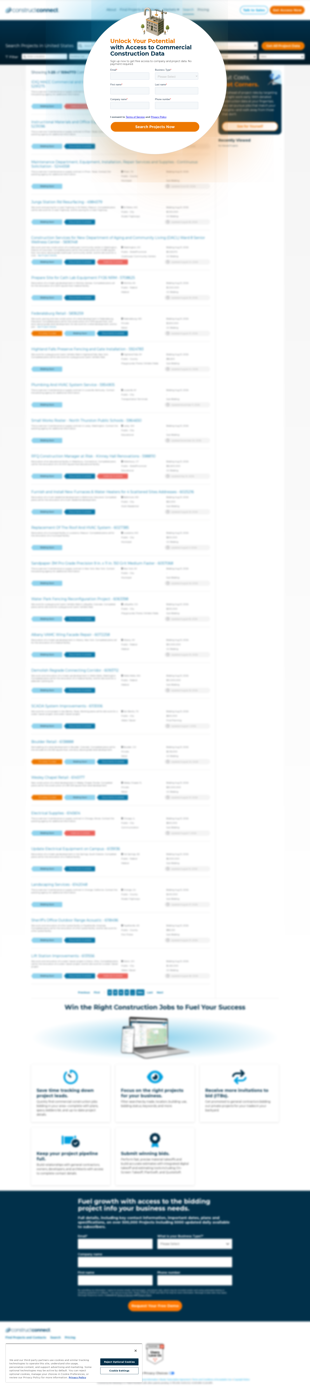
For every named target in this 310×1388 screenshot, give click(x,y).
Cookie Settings (119, 1370)
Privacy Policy (77, 1377)
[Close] (136, 1351)
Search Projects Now (155, 127)
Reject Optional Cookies (119, 1362)
